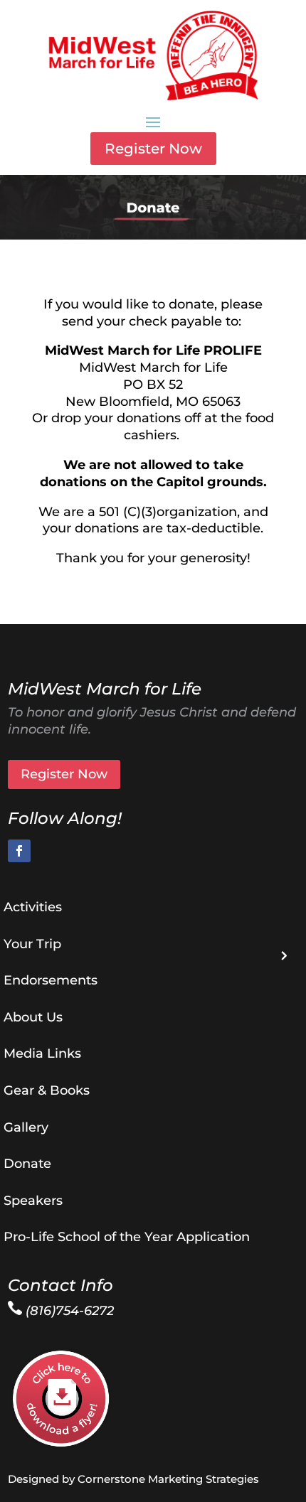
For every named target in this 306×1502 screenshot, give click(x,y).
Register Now (153, 148)
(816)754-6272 (68, 1311)
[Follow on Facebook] (19, 850)
